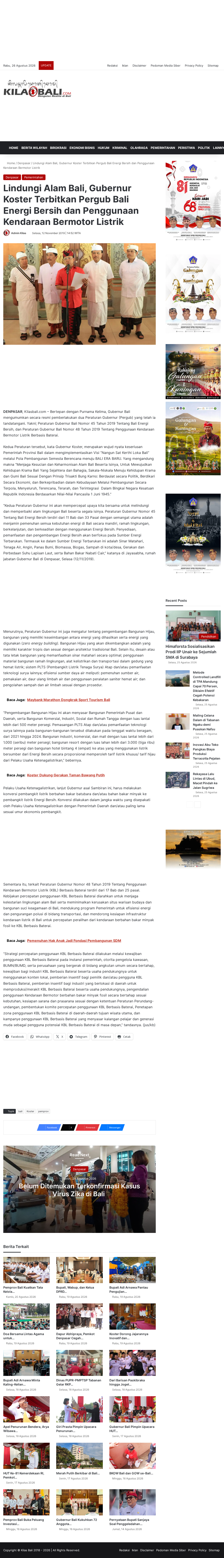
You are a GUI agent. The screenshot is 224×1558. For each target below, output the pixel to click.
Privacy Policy (194, 65)
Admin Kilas (18, 233)
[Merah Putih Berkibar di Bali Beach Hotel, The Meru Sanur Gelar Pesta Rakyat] (79, 1456)
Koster (30, 1111)
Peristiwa (186, 148)
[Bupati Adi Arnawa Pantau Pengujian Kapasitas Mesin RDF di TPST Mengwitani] (132, 1270)
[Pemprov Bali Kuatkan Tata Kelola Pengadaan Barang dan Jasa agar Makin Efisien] (26, 1270)
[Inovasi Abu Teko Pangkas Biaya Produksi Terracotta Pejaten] (178, 751)
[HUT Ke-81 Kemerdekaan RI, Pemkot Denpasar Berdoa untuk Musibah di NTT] (26, 1456)
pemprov (43, 1111)
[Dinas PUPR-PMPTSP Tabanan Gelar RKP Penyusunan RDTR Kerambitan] (79, 1363)
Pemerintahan (163, 148)
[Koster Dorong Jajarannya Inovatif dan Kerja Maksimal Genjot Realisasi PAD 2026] (132, 1316)
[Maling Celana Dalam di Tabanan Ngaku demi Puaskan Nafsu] (178, 721)
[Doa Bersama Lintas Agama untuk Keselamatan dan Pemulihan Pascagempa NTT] (26, 1316)
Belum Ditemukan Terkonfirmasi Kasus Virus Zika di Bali (79, 1190)
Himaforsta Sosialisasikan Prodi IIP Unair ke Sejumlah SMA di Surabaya (191, 652)
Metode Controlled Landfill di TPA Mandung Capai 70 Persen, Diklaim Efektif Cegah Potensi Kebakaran (207, 686)
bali (20, 1111)
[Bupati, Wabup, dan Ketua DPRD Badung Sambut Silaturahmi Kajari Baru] (79, 1270)
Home (13, 148)
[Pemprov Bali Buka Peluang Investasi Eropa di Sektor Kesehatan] (26, 1502)
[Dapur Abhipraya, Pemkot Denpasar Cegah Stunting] (79, 1316)
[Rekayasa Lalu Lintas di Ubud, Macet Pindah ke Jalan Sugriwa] (178, 780)
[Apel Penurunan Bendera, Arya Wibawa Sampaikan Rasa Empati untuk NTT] (26, 1409)
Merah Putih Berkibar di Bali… (78, 1473)
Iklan (125, 65)
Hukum (103, 148)
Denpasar (24, 163)
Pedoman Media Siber (165, 65)
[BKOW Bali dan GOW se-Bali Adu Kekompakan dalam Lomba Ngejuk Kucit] (132, 1456)
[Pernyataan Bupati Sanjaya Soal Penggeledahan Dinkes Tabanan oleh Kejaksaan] (132, 1502)
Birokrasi (58, 148)
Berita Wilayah (34, 148)
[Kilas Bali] (37, 88)
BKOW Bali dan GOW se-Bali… (131, 1473)
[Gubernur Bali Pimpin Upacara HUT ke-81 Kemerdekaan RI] (132, 1409)
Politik (204, 148)
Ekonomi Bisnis (82, 148)
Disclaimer (139, 65)
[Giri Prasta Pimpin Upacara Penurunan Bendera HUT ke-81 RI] (79, 1409)
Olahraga (139, 148)
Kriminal (119, 148)
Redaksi (112, 65)
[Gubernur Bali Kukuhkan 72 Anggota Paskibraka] (79, 1502)
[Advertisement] (112, 30)
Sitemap (213, 65)
